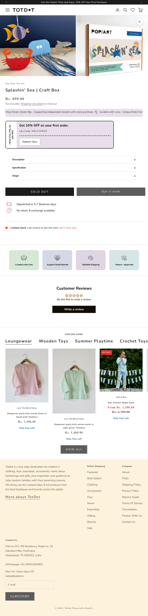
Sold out (40, 192)
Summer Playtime (94, 341)
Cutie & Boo (121, 397)
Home (90, 503)
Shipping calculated (32, 104)
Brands (91, 522)
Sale (89, 528)
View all (74, 449)
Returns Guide (130, 497)
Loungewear (18, 341)
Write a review (74, 309)
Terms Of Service (132, 503)
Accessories (94, 491)
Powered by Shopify (82, 608)
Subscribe (19, 596)
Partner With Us (132, 516)
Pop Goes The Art (14, 83)
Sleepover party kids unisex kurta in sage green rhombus (73, 426)
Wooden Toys (53, 341)
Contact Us (128, 522)
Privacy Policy (130, 491)
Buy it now (111, 191)
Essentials (93, 509)
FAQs (125, 478)
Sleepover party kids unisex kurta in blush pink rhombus (26, 415)
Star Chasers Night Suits (121, 402)
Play (90, 497)
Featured (92, 472)
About (125, 472)
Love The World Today (27, 408)
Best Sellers (94, 478)
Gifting (91, 516)
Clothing (92, 484)
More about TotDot (22, 497)
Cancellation (129, 509)
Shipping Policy (131, 484)
